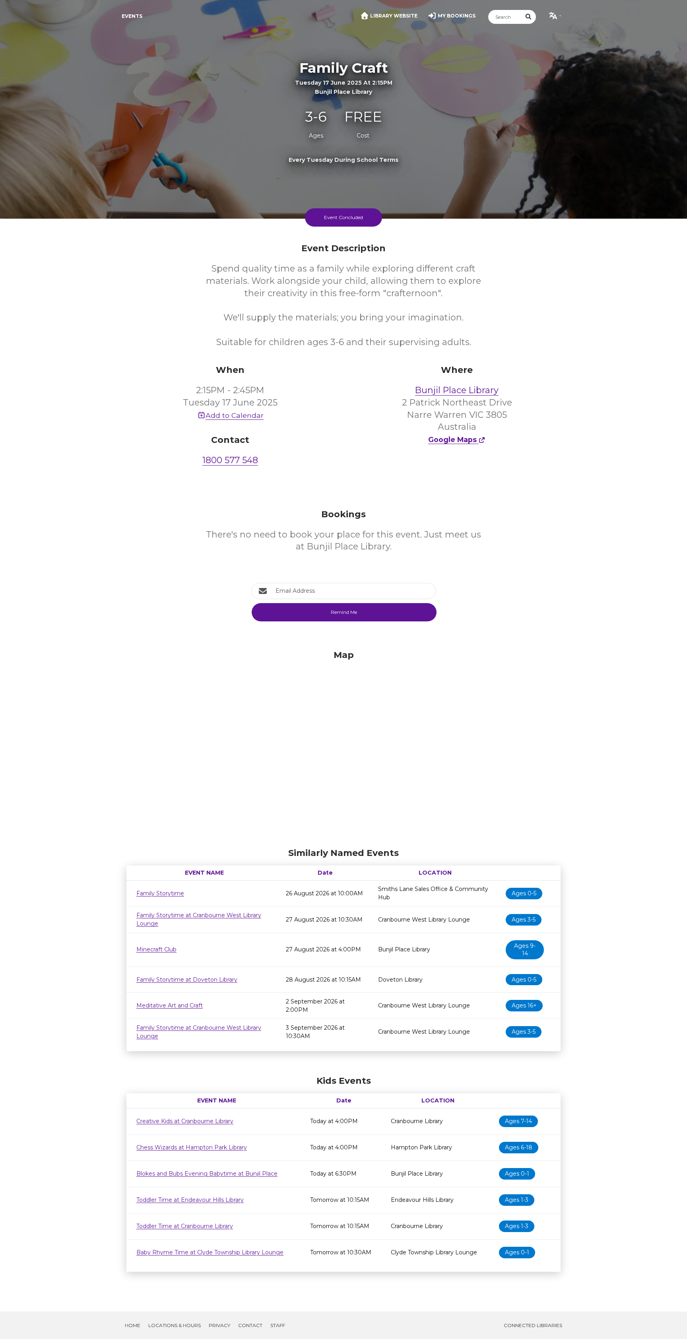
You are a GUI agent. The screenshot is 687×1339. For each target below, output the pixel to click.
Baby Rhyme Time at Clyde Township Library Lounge (209, 1252)
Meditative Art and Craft (169, 1005)
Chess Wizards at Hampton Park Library (191, 1147)
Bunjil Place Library (457, 390)
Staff (277, 1325)
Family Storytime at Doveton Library (186, 979)
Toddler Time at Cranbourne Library (184, 1226)
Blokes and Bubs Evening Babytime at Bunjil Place (207, 1173)
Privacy (219, 1325)
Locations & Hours (174, 1325)
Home (132, 1325)
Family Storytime (160, 893)
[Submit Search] (528, 17)
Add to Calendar (235, 415)
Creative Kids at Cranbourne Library (184, 1121)
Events (132, 16)
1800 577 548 (230, 460)
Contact (250, 1325)
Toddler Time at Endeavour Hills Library (190, 1199)
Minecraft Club (156, 949)
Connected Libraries (533, 1325)
